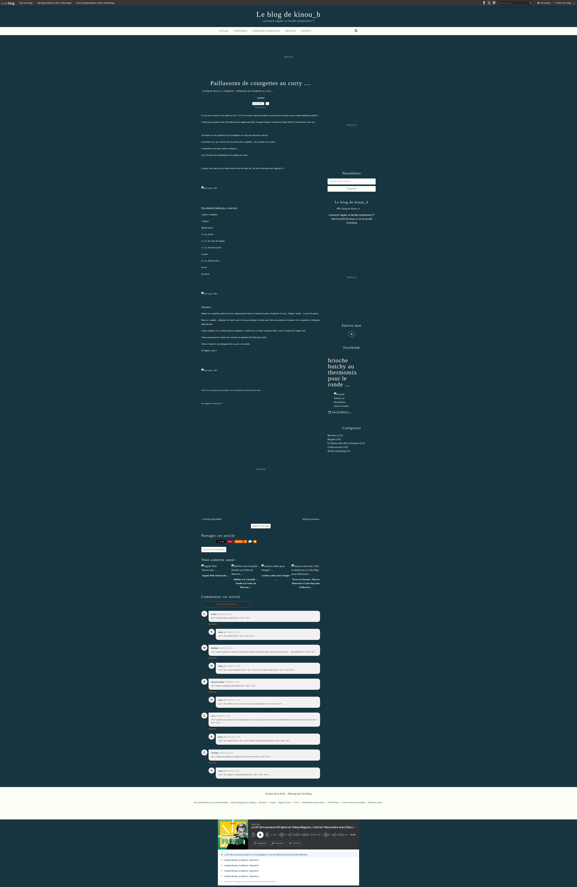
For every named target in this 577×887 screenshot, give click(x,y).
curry (284, 313)
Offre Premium (333, 802)
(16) (338, 447)
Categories (228, 90)
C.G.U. (296, 802)
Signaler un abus (284, 802)
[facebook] (484, 3)
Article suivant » (311, 519)
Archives (290, 31)
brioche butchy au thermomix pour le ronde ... (342, 372)
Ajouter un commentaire (226, 604)
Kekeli (290, 122)
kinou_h (353, 219)
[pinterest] (494, 3)
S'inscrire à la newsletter (214, 550)
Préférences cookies (375, 802)
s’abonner (261, 843)
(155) (335, 435)
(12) (339, 451)
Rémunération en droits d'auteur (313, 802)
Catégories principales (266, 31)
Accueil (224, 31)
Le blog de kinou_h (288, 14)
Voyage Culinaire (263, 122)
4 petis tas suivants (228, 337)
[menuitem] (224, 31)
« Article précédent (211, 519)
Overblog (306, 793)
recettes (260, 98)
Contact (306, 31)
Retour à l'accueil (261, 526)
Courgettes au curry (239, 135)
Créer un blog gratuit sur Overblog (243, 802)
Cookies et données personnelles (353, 802)
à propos (296, 843)
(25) (346, 443)
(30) (334, 439)
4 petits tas (249, 331)
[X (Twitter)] (489, 3)
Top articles (263, 802)
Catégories (240, 31)
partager (279, 843)
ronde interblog (302, 115)
